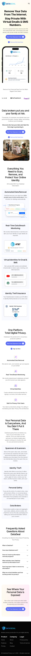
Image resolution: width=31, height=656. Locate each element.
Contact (12, 646)
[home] (8, 3)
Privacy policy (24, 640)
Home (3, 640)
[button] (29, 4)
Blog (11, 643)
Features (3, 643)
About (11, 640)
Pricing (3, 646)
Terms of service (25, 643)
